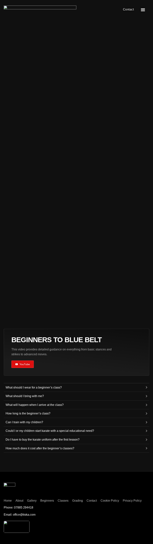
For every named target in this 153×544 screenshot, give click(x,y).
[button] (143, 9)
